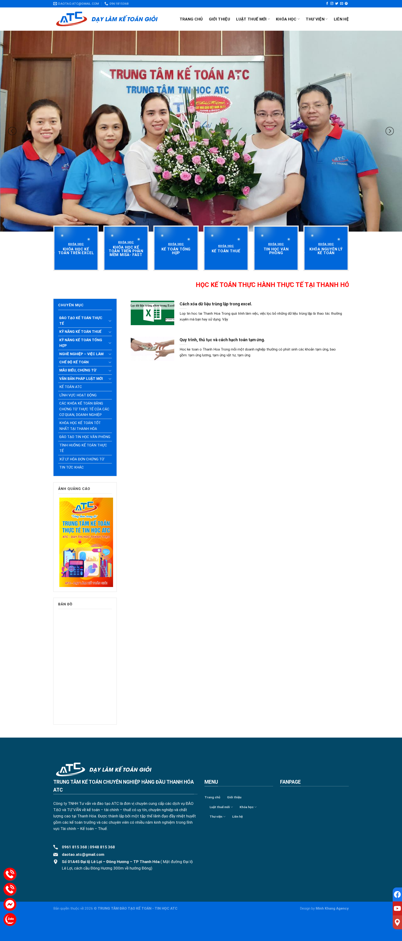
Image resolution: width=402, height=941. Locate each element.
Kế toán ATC (70, 387)
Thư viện (315, 19)
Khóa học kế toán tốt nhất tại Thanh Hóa (80, 426)
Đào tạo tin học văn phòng (84, 437)
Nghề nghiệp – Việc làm (81, 354)
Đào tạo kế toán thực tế (80, 321)
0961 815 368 (74, 847)
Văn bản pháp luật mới (81, 379)
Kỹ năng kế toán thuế (80, 332)
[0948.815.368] (9, 889)
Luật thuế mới (251, 19)
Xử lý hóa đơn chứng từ (81, 459)
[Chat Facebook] (9, 904)
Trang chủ (191, 19)
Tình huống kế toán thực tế (83, 448)
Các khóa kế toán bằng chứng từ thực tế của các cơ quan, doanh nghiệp (84, 409)
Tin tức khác (71, 467)
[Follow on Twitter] (336, 3)
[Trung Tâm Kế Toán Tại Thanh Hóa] (107, 19)
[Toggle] (110, 321)
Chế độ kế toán (74, 362)
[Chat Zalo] (9, 919)
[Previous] (12, 131)
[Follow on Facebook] (327, 3)
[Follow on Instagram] (331, 3)
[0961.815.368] (9, 874)
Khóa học (286, 19)
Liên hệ (341, 19)
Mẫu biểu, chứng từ (77, 370)
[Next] (389, 131)
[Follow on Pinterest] (346, 3)
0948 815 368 (102, 847)
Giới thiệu (219, 19)
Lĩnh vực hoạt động (78, 395)
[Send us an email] (341, 3)
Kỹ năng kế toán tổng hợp (80, 343)
